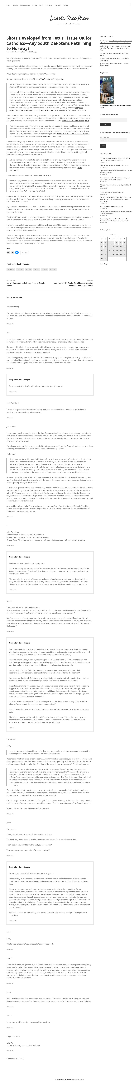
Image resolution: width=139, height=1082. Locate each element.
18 (113, 251)
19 (117, 251)
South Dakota (23, 264)
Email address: (104, 137)
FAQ (25, 191)
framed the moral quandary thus (75, 121)
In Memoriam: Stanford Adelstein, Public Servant (114, 165)
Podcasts (57, 5)
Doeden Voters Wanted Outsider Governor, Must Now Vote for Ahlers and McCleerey (115, 179)
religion (44, 269)
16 (105, 251)
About (41, 5)
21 (124, 251)
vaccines (52, 269)
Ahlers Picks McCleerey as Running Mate (112, 192)
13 (121, 247)
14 (124, 247)
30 (105, 259)
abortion (20, 269)
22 (102, 255)
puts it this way (45, 175)
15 (102, 251)
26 (117, 255)
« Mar (101, 264)
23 (105, 255)
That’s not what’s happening (52, 79)
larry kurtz (103, 58)
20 (121, 251)
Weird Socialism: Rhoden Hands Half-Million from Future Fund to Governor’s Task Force (116, 42)
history (28, 269)
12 (117, 247)
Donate (34, 5)
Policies (48, 5)
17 (109, 251)
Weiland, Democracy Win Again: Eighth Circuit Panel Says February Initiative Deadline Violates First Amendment (115, 199)
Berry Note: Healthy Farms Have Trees (111, 206)
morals (36, 269)
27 (121, 255)
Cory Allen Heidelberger (19, 379)
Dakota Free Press (69, 18)
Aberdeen (11, 269)
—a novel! (21, 5)
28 (124, 255)
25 (113, 255)
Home (8, 5)
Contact (65, 5)
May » (106, 264)
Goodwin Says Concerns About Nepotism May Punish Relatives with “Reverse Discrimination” (114, 220)
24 (109, 255)
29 (102, 259)
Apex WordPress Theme (63, 1079)
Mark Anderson (104, 46)
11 (113, 247)
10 (109, 247)
